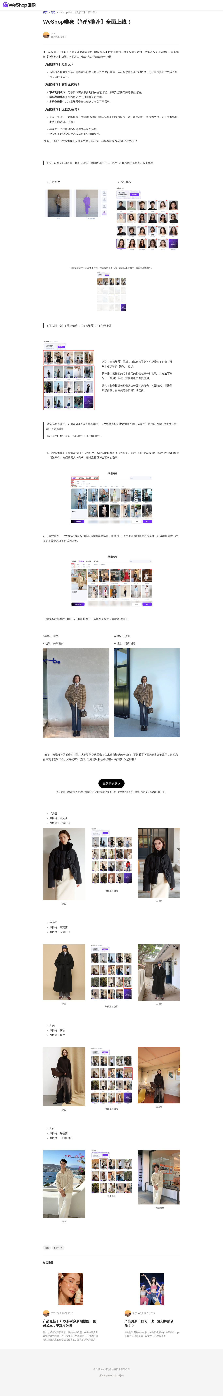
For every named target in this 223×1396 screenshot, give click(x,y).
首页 (45, 12)
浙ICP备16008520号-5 (111, 1375)
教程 (47, 1247)
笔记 (53, 12)
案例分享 (58, 1247)
